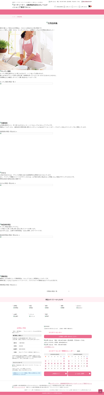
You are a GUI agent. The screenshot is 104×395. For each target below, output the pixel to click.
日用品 (15, 306)
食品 (30, 306)
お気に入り (68, 6)
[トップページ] (16, 12)
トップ (13, 16)
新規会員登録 (60, 6)
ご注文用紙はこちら (86, 1)
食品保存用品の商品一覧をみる (9, 235)
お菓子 (15, 314)
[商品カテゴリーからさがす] (29, 12)
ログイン (76, 6)
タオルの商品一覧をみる (7, 183)
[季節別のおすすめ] (72, 12)
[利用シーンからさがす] (45, 12)
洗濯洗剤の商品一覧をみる (8, 131)
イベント (31, 314)
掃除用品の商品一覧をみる (8, 285)
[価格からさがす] (59, 12)
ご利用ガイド (56, 374)
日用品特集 (19, 16)
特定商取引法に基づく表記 (59, 385)
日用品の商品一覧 (52, 291)
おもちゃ (78, 306)
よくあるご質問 (79, 374)
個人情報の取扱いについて (45, 385)
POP (46, 314)
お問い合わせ (84, 6)
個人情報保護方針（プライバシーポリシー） (28, 385)
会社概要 (15, 385)
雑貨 (62, 306)
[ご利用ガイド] (85, 12)
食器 (46, 306)
